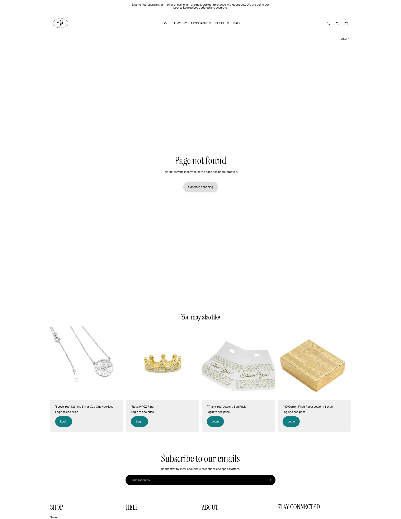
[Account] (337, 23)
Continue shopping (200, 187)
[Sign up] (270, 480)
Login (63, 421)
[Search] (328, 23)
